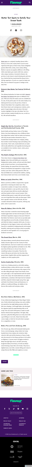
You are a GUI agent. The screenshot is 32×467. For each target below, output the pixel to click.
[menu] (2, 2)
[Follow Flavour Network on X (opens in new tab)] (9, 408)
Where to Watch (7, 428)
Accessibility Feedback (24, 424)
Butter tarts (4, 61)
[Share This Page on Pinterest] (16, 31)
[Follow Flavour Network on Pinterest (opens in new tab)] (18, 408)
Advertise (24, 418)
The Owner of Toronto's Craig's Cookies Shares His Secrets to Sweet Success (22, 378)
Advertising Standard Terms (8, 424)
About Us (5, 418)
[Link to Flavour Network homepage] (16, 3)
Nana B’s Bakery (6, 208)
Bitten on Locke (6, 179)
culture (15, 374)
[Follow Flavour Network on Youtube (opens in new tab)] (22, 408)
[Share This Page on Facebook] (11, 31)
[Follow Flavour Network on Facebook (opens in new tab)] (4, 408)
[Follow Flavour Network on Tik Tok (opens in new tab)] (13, 408)
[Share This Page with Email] (21, 31)
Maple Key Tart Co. (7, 126)
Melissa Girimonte (16, 24)
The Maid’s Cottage (7, 155)
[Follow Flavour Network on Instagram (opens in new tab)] (27, 408)
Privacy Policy (8, 421)
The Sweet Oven (6, 237)
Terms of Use (24, 421)
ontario (16, 14)
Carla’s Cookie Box (7, 262)
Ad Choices (28, 465)
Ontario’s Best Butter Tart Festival (12, 89)
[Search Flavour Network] (29, 3)
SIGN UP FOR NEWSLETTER (16, 412)
